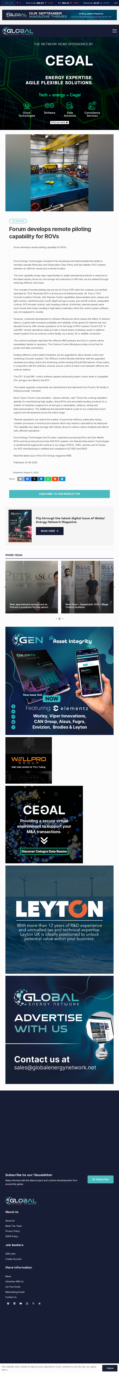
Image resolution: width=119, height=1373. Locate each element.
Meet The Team (13, 1226)
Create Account (13, 1259)
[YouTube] (20, 1303)
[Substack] (39, 1303)
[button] (115, 31)
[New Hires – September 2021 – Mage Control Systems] (32, 587)
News (8, 1276)
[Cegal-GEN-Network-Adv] (60, 84)
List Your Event (12, 1286)
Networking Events (15, 1292)
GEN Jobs (10, 1253)
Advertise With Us (14, 1281)
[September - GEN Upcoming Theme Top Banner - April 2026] (59, 19)
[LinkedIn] (14, 1303)
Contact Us (11, 1297)
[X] (33, 1303)
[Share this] (27, 479)
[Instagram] (27, 1303)
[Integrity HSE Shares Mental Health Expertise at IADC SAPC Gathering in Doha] (87, 587)
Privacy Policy (12, 1231)
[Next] (113, 587)
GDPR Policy (11, 1236)
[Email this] (20, 479)
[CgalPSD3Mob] (59, 108)
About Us (10, 1220)
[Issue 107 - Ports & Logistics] (20, 526)
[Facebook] (8, 1303)
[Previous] (5, 587)
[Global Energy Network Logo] (17, 31)
